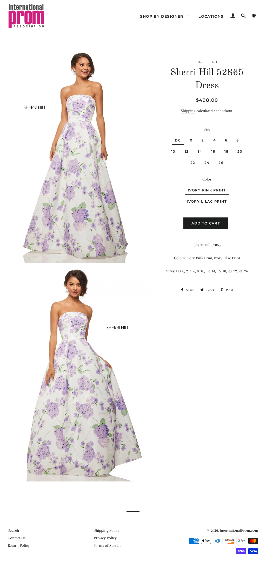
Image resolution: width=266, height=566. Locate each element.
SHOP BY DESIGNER (162, 16)
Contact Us (16, 538)
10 (173, 151)
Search (13, 530)
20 (240, 151)
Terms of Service (107, 545)
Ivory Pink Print (207, 190)
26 (220, 162)
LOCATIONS (211, 16)
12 (187, 151)
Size (207, 129)
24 (207, 162)
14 (200, 151)
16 (213, 151)
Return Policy (19, 545)
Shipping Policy (106, 530)
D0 (178, 140)
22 (192, 162)
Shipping (188, 110)
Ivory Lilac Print (207, 201)
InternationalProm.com (239, 530)
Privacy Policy (105, 538)
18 (226, 151)
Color (206, 179)
